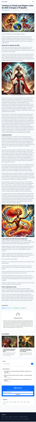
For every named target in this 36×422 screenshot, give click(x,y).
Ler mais (5, 1)
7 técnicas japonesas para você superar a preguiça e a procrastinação (26, 350)
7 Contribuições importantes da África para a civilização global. (9, 350)
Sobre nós (10, 416)
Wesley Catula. (26, 418)
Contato (6, 416)
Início (3, 416)
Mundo (4, 403)
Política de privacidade (23, 416)
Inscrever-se (18, 394)
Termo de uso (15, 416)
